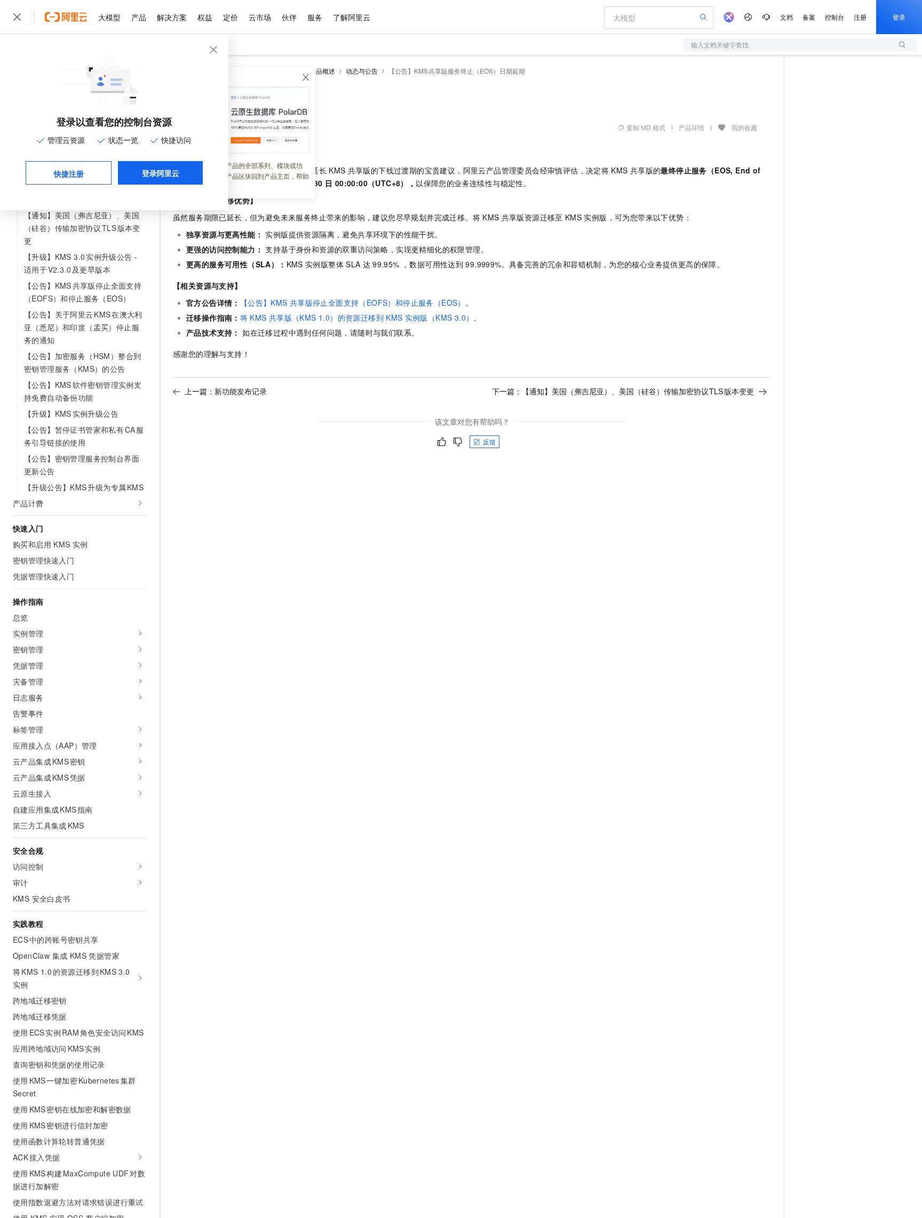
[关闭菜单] (17, 17)
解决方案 (172, 17)
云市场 (260, 17)
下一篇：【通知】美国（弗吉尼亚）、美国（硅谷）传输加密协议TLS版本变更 (623, 391)
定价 (230, 17)
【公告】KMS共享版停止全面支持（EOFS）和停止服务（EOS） (352, 302)
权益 (204, 17)
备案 (808, 16)
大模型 (109, 17)
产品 (138, 17)
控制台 (834, 16)
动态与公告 (362, 70)
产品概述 (322, 70)
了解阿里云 (351, 17)
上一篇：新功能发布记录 (226, 391)
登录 (899, 16)
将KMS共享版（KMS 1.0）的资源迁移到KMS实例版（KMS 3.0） (357, 317)
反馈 (489, 441)
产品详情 (691, 127)
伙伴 (289, 17)
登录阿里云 (160, 173)
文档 (786, 16)
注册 (860, 16)
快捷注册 (69, 173)
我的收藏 (744, 127)
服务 (314, 17)
